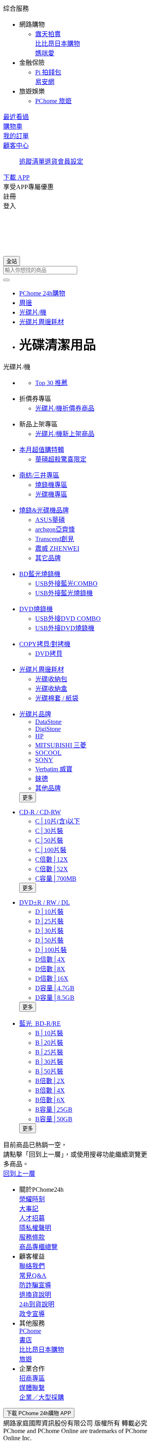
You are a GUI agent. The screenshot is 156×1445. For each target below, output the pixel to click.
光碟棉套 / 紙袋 (56, 698)
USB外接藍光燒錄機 (64, 593)
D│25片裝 (49, 921)
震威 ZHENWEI (57, 548)
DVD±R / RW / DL (44, 902)
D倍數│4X (50, 959)
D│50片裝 (49, 940)
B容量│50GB (53, 1119)
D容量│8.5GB (54, 997)
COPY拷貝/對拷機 (44, 644)
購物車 (12, 126)
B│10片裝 (49, 1033)
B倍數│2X (50, 1080)
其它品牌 (48, 558)
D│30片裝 (49, 930)
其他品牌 (48, 788)
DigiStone (48, 728)
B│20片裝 (49, 1042)
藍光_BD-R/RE (40, 1023)
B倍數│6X (50, 1100)
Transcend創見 (54, 539)
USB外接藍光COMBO (66, 583)
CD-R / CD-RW (40, 812)
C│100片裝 (50, 850)
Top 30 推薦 (51, 382)
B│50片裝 (49, 1071)
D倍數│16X (51, 978)
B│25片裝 (49, 1052)
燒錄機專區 (51, 484)
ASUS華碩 (50, 519)
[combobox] (78, 270)
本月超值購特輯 (41, 449)
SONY (44, 760)
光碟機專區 (51, 494)
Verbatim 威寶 (53, 769)
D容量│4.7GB (54, 988)
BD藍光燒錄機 (39, 574)
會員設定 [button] (70, 161)
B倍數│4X (50, 1090)
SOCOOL (48, 752)
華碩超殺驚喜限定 (60, 459)
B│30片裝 (49, 1061)
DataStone (48, 721)
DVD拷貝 (48, 653)
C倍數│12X (51, 859)
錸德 (41, 778)
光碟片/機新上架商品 (64, 433)
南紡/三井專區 (39, 475)
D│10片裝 (49, 911)
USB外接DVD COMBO (68, 618)
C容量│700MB (55, 878)
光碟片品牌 (35, 714)
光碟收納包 (51, 679)
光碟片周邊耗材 (41, 669)
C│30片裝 (49, 830)
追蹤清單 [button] (32, 161)
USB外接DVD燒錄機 (64, 628)
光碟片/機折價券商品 (64, 408)
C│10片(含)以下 (57, 821)
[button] (78, 54)
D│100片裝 (51, 949)
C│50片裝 (49, 840)
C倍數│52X (51, 869)
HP (39, 736)
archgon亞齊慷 (55, 529)
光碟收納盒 (51, 688)
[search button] (6, 280)
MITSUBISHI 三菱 (60, 745)
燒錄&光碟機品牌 (44, 510)
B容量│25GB (53, 1109)
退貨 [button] (51, 161)
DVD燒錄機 (36, 609)
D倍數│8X (50, 969)
